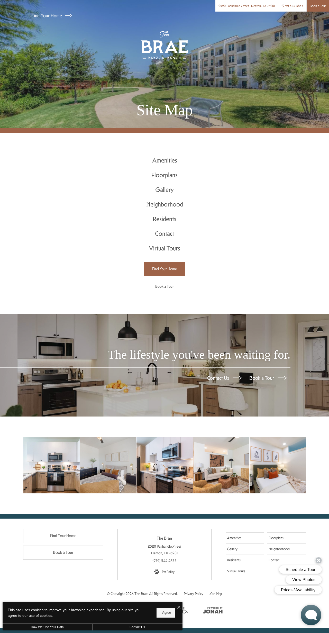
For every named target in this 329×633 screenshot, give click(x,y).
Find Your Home (47, 15)
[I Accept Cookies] (178, 607)
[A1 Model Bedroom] (278, 465)
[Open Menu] (15, 16)
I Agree (165, 612)
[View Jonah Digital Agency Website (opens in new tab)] (213, 611)
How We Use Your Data (47, 627)
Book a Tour (262, 378)
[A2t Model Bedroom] (108, 465)
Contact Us (218, 378)
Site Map (215, 594)
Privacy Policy (193, 594)
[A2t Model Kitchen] (51, 465)
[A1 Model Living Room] (221, 465)
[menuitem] (165, 160)
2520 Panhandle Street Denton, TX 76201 (164, 549)
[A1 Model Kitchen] (164, 465)
